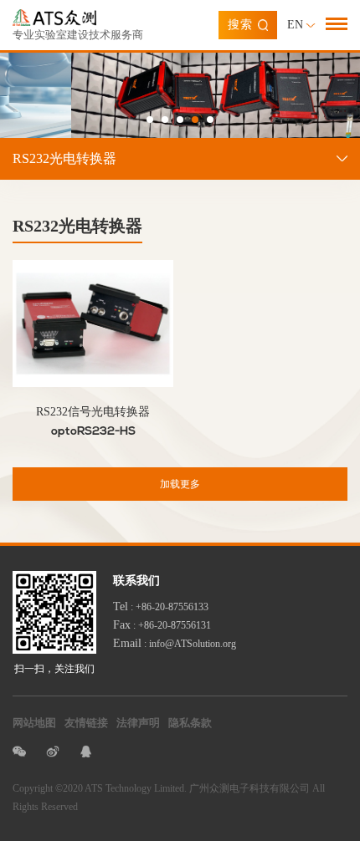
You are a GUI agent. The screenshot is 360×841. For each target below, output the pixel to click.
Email (127, 643)
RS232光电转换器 (64, 158)
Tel (120, 606)
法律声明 (138, 722)
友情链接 (86, 722)
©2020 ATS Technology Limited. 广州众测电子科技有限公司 (182, 788)
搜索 (240, 24)
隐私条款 (190, 722)
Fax (122, 625)
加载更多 (180, 484)
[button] (150, 119)
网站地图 (34, 722)
